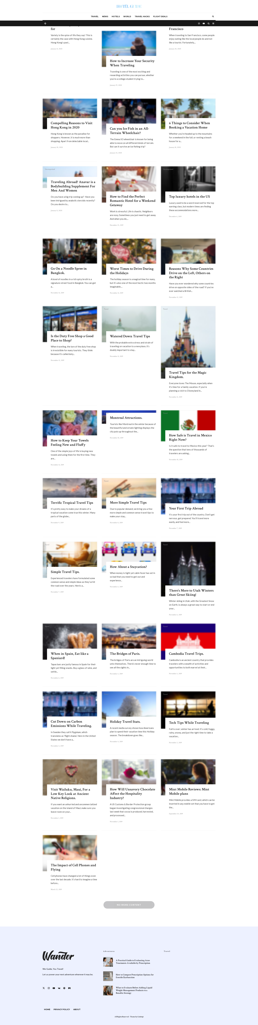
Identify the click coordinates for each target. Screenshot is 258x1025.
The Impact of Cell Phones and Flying (73, 867)
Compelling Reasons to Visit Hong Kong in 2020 (71, 125)
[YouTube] (203, 23)
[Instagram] (199, 23)
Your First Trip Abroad (186, 508)
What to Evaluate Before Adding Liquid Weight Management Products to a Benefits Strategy (134, 990)
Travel (95, 16)
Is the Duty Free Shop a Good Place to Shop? (72, 338)
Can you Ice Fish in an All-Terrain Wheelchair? (129, 131)
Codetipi (140, 1017)
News (105, 16)
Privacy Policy (62, 1009)
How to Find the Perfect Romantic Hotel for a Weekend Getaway (132, 201)
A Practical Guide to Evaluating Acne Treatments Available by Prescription (133, 961)
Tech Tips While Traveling (189, 723)
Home (47, 1009)
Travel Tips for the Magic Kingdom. (187, 375)
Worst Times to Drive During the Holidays (131, 271)
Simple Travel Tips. (65, 572)
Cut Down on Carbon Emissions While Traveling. (71, 723)
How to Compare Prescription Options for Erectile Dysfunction (135, 976)
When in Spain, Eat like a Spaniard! (70, 656)
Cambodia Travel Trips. (186, 654)
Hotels (116, 16)
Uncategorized (109, 102)
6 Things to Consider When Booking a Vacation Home (189, 125)
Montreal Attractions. (126, 418)
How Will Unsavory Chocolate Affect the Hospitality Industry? (132, 793)
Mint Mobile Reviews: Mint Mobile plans (189, 791)
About (76, 1009)
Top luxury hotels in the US (189, 197)
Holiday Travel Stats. (125, 722)
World (127, 16)
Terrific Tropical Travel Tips (72, 503)
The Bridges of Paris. (125, 654)
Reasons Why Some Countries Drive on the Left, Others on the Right (191, 273)
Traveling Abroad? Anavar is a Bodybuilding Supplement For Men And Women (73, 186)
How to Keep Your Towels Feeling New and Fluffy (70, 442)
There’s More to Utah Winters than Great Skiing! (191, 592)
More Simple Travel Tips (128, 503)
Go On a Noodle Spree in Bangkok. (69, 270)
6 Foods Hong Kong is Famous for (73, 27)
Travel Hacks (142, 16)
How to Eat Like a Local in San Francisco (191, 27)
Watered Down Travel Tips (130, 336)
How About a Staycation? (128, 567)
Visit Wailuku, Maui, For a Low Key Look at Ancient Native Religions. (70, 793)
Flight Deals (160, 16)
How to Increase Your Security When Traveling (132, 63)
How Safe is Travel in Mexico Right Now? (190, 437)
